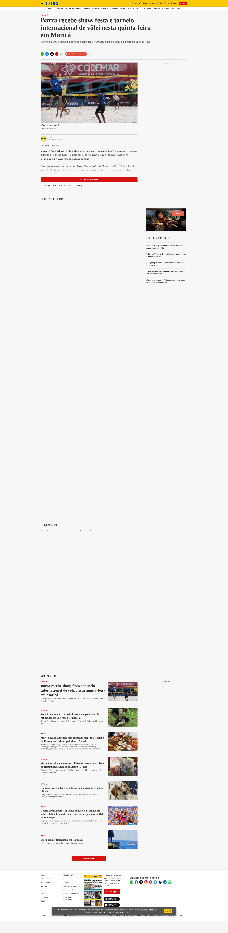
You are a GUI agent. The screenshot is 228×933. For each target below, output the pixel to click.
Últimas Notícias (60, 9)
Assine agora (112, 892)
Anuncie (111, 915)
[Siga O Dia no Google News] (76, 54)
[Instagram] (146, 882)
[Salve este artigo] (56, 54)
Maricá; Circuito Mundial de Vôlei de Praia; (62, 186)
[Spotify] (169, 882)
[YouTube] (150, 882)
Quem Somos (162, 915)
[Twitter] (141, 882)
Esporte (95, 9)
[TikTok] (160, 882)
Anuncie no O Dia (155, 3)
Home (50, 9)
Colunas (104, 9)
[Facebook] (136, 882)
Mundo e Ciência (134, 9)
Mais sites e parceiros (71, 886)
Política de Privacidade (67, 898)
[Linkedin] (165, 882)
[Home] (52, 5)
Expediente (139, 915)
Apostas (156, 9)
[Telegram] (155, 882)
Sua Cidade (146, 9)
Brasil (123, 9)
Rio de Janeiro (75, 9)
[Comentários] (61, 54)
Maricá (44, 15)
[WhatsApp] (131, 882)
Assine (183, 3)
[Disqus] (89, 563)
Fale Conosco (150, 915)
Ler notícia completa (89, 180)
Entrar (134, 3)
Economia (114, 9)
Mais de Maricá (89, 858)
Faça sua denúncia (170, 3)
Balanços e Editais (70, 890)
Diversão (86, 9)
